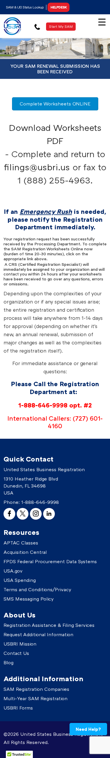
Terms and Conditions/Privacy (37, 589)
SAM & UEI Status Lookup (25, 7)
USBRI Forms (18, 708)
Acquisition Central (25, 552)
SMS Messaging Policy (29, 599)
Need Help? (88, 729)
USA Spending (20, 580)
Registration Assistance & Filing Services (49, 625)
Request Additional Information (38, 634)
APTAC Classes (21, 543)
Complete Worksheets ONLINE (55, 104)
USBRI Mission (20, 644)
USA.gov (13, 571)
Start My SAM (61, 26)
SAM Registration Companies (36, 689)
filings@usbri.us (37, 167)
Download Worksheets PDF (55, 134)
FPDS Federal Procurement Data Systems (50, 561)
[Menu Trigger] (102, 21)
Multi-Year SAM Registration (35, 698)
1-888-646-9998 (40, 502)
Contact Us (16, 653)
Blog (8, 662)
